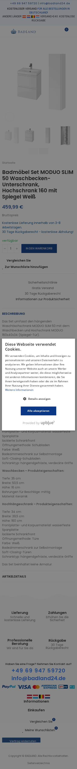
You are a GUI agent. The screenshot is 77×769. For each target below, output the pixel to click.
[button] (38, 398)
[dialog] (38, 384)
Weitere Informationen (19, 389)
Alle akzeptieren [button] (38, 411)
